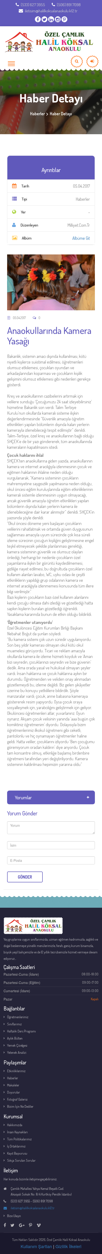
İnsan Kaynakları (17, 1132)
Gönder (25, 877)
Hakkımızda (14, 1125)
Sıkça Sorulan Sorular (21, 1160)
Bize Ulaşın (14, 1216)
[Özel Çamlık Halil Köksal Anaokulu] (49, 41)
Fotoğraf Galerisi (17, 1099)
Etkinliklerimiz (16, 1071)
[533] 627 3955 (33, 4)
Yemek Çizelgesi (17, 1045)
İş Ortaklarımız (16, 1146)
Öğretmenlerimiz (17, 1017)
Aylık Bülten (15, 1038)
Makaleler (13, 1085)
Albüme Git (81, 238)
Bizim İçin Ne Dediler (20, 1106)
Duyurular (13, 1092)
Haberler (12, 1078)
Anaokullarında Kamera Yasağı (49, 335)
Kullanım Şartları (36, 1246)
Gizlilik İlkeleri (68, 1246)
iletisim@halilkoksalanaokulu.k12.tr (51, 10)
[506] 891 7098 (69, 4)
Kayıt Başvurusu (17, 1153)
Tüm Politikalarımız (19, 1139)
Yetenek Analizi (16, 1052)
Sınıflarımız (14, 1024)
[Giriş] (92, 61)
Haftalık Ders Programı (21, 1031)
